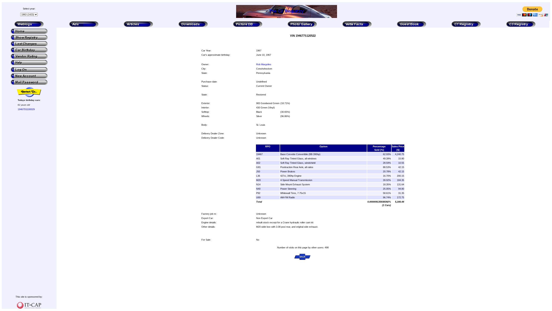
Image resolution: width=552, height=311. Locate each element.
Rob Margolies (263, 64)
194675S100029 (26, 109)
